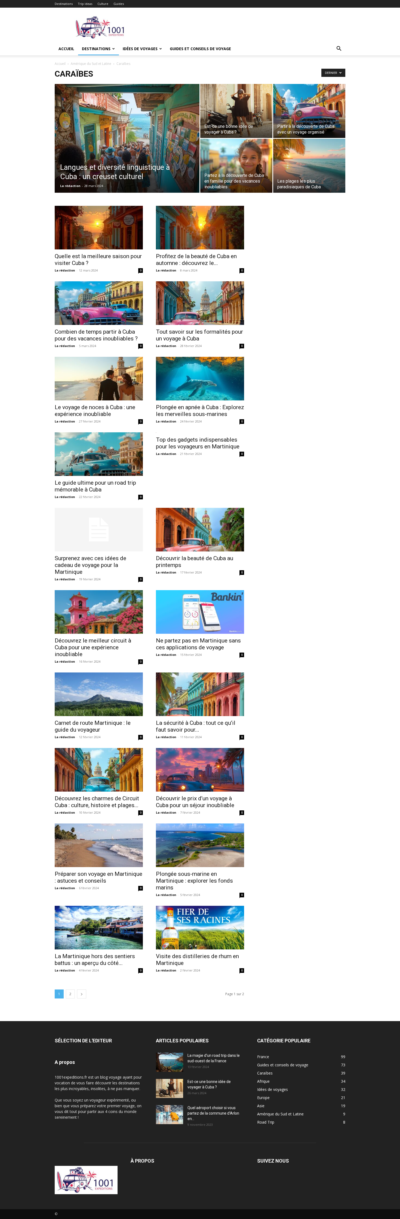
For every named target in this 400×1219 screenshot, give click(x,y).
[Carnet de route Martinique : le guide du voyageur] (99, 694)
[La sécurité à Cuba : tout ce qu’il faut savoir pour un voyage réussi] (200, 694)
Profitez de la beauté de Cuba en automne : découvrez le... (196, 259)
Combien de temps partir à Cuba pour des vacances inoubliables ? (96, 335)
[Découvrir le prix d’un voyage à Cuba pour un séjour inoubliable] (200, 770)
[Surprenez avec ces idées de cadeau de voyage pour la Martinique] (99, 529)
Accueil (66, 48)
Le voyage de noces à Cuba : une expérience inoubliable (95, 410)
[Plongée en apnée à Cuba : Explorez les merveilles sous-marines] (200, 378)
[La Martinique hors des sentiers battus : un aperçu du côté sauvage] (99, 927)
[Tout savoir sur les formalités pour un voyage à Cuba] (200, 303)
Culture (102, 4)
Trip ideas (85, 4)
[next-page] (81, 993)
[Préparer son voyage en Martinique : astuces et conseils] (99, 845)
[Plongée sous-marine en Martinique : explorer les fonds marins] (200, 845)
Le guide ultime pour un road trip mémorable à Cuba (95, 486)
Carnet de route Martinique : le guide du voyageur (93, 726)
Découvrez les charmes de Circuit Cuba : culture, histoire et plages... (97, 801)
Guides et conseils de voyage (200, 48)
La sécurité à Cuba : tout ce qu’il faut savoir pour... (195, 726)
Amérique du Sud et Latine (91, 63)
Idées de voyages (140, 48)
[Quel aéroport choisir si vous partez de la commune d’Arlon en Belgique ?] (169, 1114)
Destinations (64, 4)
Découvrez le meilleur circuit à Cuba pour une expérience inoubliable (93, 647)
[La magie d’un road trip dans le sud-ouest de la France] (169, 1062)
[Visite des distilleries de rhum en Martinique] (200, 927)
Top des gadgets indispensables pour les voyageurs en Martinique (197, 443)
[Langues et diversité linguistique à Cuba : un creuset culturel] (127, 147)
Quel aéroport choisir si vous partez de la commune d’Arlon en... (213, 1113)
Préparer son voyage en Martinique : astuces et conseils (98, 877)
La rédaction (70, 186)
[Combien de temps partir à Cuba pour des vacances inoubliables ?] (99, 303)
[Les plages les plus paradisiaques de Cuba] (309, 166)
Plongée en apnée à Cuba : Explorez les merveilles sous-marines (200, 410)
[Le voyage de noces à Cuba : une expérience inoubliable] (99, 378)
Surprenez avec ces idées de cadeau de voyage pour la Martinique (90, 565)
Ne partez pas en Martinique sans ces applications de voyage (198, 644)
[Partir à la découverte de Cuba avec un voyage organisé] (309, 111)
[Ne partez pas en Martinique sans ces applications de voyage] (200, 612)
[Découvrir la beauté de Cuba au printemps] (200, 529)
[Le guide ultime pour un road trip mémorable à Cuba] (99, 454)
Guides (118, 4)
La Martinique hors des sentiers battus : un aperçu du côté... (95, 959)
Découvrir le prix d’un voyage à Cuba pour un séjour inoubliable (195, 801)
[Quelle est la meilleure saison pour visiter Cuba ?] (99, 227)
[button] (338, 49)
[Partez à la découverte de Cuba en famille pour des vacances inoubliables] (236, 166)
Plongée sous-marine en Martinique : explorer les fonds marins (194, 881)
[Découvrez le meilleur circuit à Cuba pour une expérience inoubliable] (99, 612)
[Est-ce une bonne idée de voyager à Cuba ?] (236, 111)
